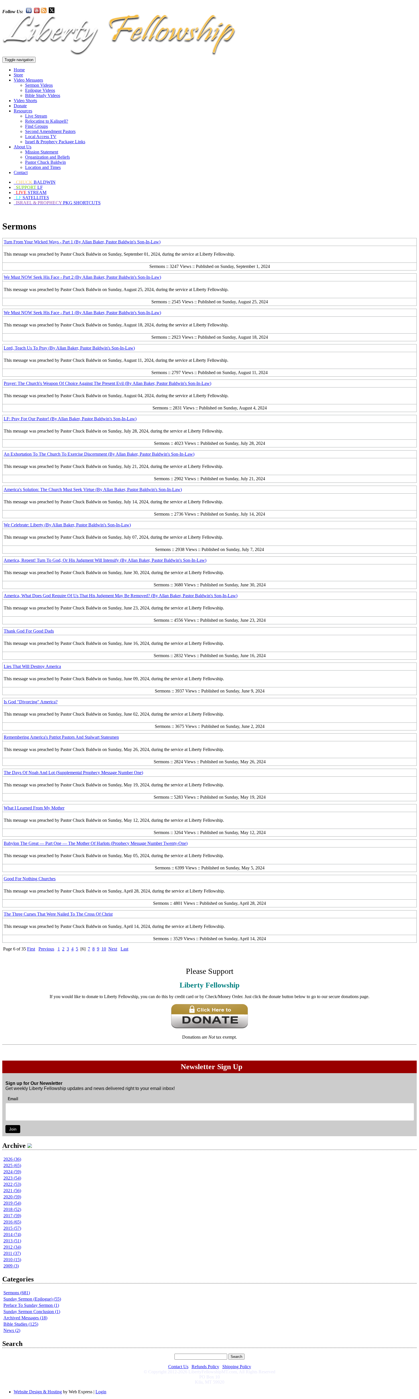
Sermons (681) (16, 1292)
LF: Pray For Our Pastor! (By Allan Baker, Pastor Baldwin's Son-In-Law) (70, 418)
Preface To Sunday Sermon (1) (31, 1305)
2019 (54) (12, 1203)
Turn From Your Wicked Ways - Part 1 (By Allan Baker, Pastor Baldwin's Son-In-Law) (82, 241)
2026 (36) (12, 1159)
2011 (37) (12, 1253)
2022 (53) (12, 1184)
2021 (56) (12, 1190)
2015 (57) (12, 1228)
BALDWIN (36, 182)
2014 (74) (12, 1234)
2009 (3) (11, 1265)
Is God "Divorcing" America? (31, 701)
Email (13, 1098)
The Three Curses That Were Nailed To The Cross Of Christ (58, 914)
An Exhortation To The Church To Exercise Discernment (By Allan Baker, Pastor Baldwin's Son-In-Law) (99, 454)
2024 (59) (12, 1171)
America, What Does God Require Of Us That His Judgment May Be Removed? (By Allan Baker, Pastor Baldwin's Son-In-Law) (120, 595)
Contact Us (178, 1366)
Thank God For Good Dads (29, 631)
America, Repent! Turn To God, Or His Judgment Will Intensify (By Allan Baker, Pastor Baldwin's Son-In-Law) (105, 560)
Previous (46, 948)
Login (100, 1391)
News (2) (11, 1330)
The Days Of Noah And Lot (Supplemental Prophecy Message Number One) (73, 772)
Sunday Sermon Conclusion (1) (31, 1311)
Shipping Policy (236, 1366)
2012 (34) (12, 1247)
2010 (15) (12, 1259)
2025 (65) (12, 1165)
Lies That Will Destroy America (32, 666)
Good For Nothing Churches (30, 878)
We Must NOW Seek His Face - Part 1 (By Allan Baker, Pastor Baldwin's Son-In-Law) (82, 312)
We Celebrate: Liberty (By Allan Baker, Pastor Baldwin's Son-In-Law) (67, 524)
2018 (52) (12, 1209)
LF (29, 187)
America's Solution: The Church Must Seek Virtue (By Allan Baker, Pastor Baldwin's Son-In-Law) (93, 489)
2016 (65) (12, 1222)
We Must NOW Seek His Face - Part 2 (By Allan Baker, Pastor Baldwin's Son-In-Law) (82, 277)
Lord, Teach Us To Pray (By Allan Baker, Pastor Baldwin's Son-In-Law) (69, 348)
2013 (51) (12, 1240)
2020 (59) (12, 1196)
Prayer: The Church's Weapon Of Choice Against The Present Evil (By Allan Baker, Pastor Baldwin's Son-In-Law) (107, 383)
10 (103, 948)
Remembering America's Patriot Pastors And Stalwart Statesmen (61, 737)
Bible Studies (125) (20, 1324)
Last (124, 948)
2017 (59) (12, 1215)
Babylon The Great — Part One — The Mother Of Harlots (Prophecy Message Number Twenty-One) (96, 843)
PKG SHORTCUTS (58, 202)
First (31, 948)
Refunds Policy (205, 1366)
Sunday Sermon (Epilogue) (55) (32, 1299)
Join (13, 1129)
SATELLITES (32, 197)
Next (112, 948)
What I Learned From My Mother (34, 808)
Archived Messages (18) (25, 1317)
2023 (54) (12, 1178)
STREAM (31, 192)
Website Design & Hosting (38, 1391)
